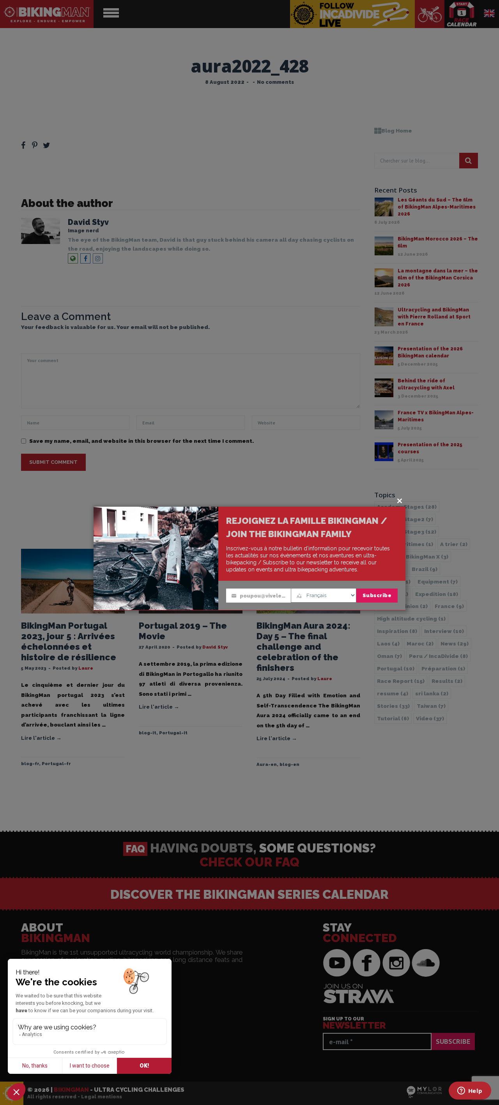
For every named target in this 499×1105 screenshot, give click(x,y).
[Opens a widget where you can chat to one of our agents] (469, 1091)
